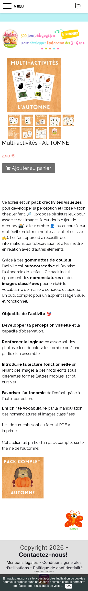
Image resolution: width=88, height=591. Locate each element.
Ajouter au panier (31, 168)
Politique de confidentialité (58, 567)
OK (68, 586)
